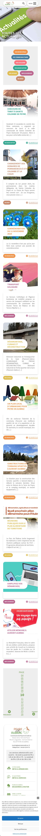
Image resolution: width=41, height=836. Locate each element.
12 (22, 701)
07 (22, 684)
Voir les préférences (20, 829)
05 (22, 678)
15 (22, 711)
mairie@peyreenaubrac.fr (21, 745)
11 (22, 698)
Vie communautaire (20, 57)
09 (22, 690)
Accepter (20, 818)
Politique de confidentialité (19, 833)
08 (22, 687)
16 (22, 714)
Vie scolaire (20, 63)
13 (22, 704)
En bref (20, 79)
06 (22, 681)
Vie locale (13, 73)
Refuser (20, 824)
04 (22, 675)
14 (22, 707)
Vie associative (20, 68)
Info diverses (26, 73)
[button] (38, 798)
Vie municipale (20, 52)
